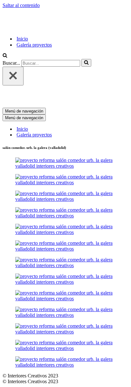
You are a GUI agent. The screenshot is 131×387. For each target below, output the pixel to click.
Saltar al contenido (21, 5)
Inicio (22, 38)
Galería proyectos (34, 44)
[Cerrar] (13, 76)
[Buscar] (5, 56)
